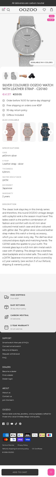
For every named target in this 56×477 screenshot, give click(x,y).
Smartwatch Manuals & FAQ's (15, 342)
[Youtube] (12, 424)
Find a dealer (7, 375)
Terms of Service (8, 445)
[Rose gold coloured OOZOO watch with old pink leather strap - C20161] (10, 132)
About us (6, 392)
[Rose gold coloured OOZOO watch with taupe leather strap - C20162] (28, 132)
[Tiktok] (16, 424)
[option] (28, 41)
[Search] (10, 9)
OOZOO (11, 452)
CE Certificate (37, 449)
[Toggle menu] (3, 9)
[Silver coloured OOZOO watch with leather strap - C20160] (28, 41)
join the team (8, 400)
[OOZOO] (28, 10)
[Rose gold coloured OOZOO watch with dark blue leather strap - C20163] (46, 132)
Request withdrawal (11, 354)
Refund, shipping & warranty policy (15, 449)
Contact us (7, 396)
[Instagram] (8, 424)
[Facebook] (3, 424)
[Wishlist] (44, 9)
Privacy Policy (23, 445)
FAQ (4, 357)
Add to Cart (20, 472)
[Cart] (51, 9)
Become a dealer (9, 371)
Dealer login (7, 379)
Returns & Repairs (10, 350)
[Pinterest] (20, 424)
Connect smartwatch (11, 346)
